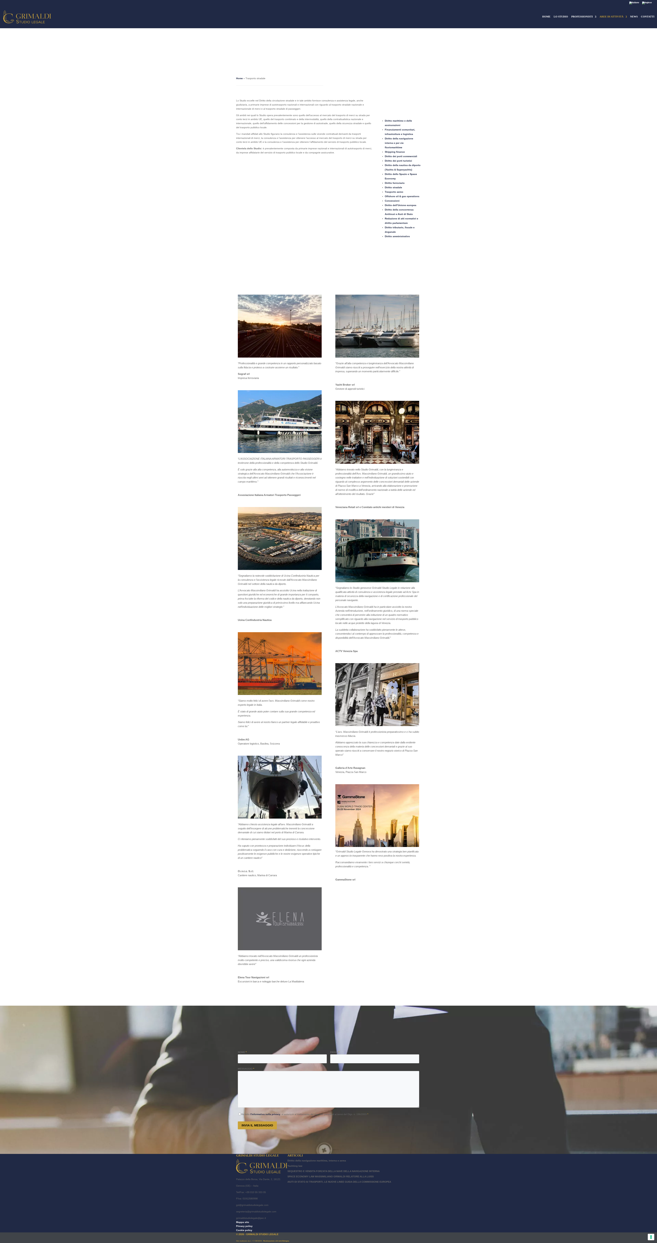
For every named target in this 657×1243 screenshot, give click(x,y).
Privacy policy (244, 1226)
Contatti (647, 16)
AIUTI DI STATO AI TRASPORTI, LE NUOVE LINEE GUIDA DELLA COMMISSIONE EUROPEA (339, 1181)
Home (546, 16)
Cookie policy (244, 1230)
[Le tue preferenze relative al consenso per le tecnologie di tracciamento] (651, 1237)
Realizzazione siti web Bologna (276, 1241)
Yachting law (294, 1166)
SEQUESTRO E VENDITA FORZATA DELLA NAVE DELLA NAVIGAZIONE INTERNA (333, 1171)
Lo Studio (561, 16)
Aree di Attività (611, 16)
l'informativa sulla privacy (265, 1114)
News (634, 16)
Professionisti (582, 16)
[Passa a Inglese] (647, 4)
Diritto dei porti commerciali (401, 156)
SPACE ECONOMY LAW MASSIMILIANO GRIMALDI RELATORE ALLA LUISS (330, 1176)
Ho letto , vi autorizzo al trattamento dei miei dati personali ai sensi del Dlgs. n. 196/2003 (304, 1114)
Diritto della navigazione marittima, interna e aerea (316, 1160)
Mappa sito (242, 1222)
